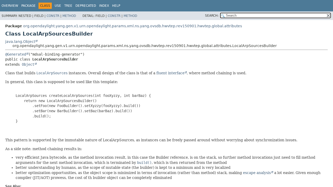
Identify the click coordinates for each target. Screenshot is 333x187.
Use (58, 6)
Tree (68, 6)
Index (104, 6)
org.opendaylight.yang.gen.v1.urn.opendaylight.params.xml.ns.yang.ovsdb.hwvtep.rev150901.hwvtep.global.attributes (132, 26)
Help (116, 6)
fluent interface (170, 73)
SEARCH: (212, 15)
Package (28, 6)
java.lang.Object (20, 41)
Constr (53, 16)
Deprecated (85, 6)
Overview (10, 6)
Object (28, 64)
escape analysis (257, 173)
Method (69, 16)
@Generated (15, 54)
